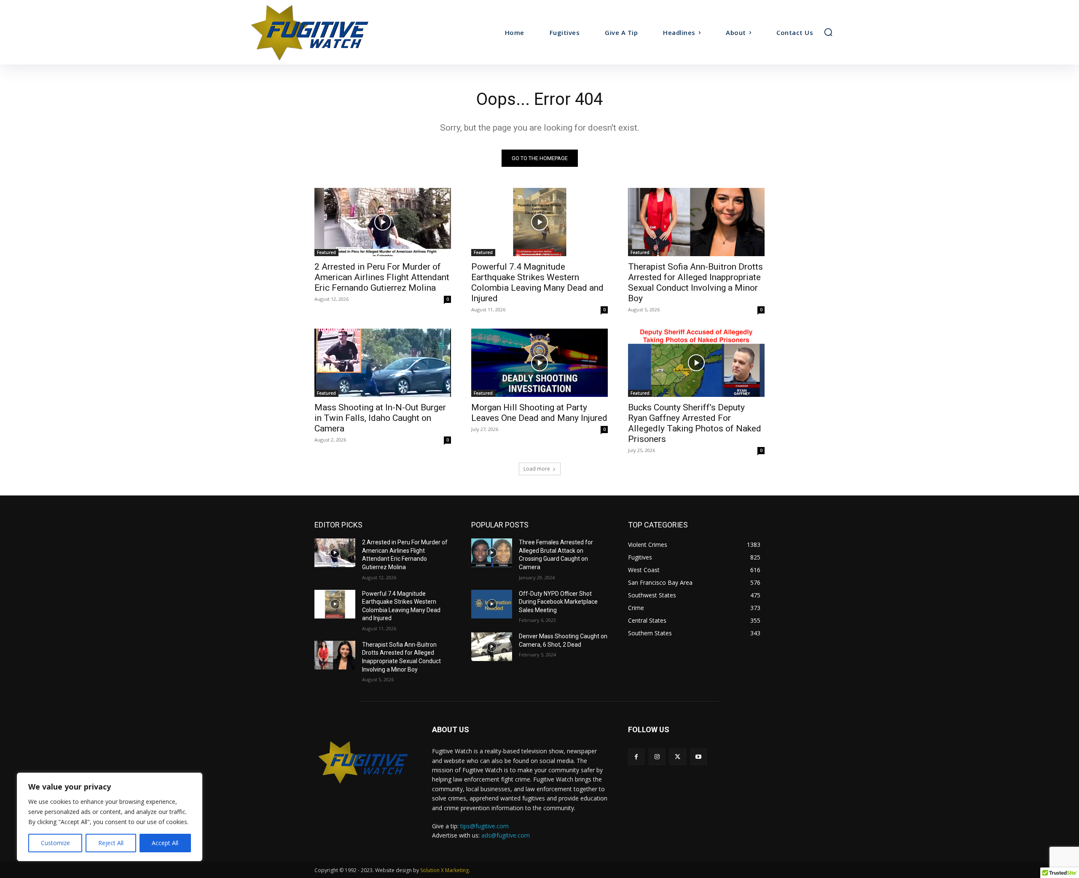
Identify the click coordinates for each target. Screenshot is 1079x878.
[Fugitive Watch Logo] (363, 762)
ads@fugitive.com (505, 835)
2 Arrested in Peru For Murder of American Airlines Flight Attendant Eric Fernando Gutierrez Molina (381, 277)
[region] (109, 817)
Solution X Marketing (444, 870)
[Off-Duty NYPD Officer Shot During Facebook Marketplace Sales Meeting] (491, 604)
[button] (828, 32)
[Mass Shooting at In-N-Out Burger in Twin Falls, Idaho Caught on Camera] (382, 363)
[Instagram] (657, 757)
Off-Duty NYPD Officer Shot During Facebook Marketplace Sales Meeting (558, 601)
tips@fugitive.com (484, 826)
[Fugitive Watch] (319, 32)
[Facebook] (636, 757)
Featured (326, 252)
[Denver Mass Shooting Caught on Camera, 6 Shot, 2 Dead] (491, 646)
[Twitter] (677, 757)
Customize (55, 843)
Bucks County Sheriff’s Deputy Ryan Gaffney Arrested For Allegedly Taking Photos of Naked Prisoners (694, 423)
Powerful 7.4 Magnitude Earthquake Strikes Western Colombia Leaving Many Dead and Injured (537, 282)
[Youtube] (698, 757)
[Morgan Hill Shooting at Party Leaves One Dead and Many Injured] (539, 363)
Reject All (110, 843)
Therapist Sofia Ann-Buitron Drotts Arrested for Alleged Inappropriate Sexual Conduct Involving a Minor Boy (695, 282)
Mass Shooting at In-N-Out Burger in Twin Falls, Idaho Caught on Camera (380, 418)
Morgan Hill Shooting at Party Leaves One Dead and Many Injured (539, 412)
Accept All (165, 843)
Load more (536, 468)
